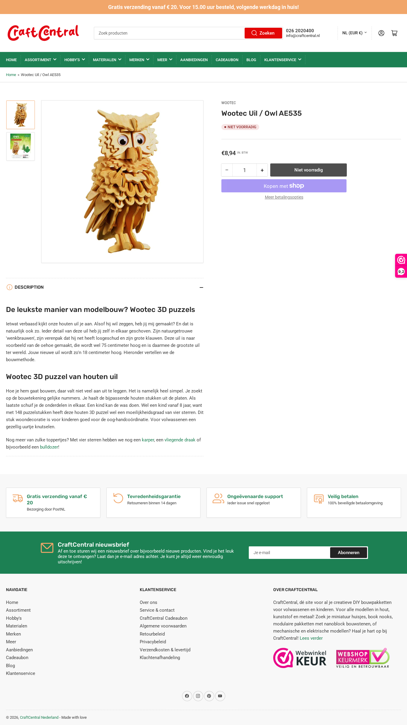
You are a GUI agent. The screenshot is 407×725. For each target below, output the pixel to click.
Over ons (148, 602)
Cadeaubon (227, 60)
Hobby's (72, 60)
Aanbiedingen (194, 60)
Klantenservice (280, 60)
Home (11, 60)
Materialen (104, 60)
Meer (162, 60)
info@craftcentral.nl (303, 35)
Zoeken (267, 33)
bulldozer (49, 447)
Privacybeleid (153, 641)
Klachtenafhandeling (160, 657)
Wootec (228, 103)
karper (148, 440)
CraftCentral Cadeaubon (163, 618)
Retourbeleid (152, 634)
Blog (251, 60)
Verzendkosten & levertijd (165, 650)
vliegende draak (179, 440)
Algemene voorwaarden (163, 626)
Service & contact (157, 610)
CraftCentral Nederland (39, 717)
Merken (136, 60)
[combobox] (188, 33)
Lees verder (311, 638)
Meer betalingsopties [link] (284, 197)
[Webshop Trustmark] (300, 661)
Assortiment (38, 60)
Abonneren (348, 552)
